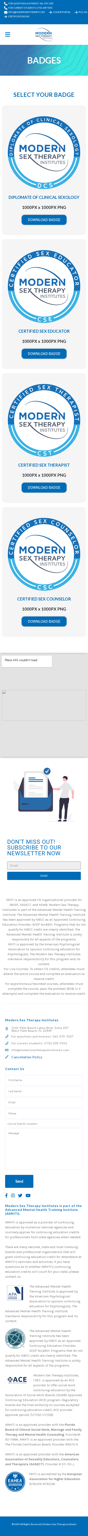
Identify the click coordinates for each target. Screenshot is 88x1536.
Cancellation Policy (26, 1057)
